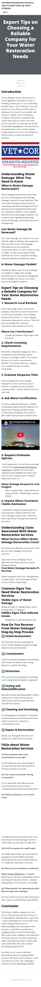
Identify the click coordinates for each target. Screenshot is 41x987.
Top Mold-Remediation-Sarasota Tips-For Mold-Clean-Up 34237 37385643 (18, 5)
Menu (5, 12)
